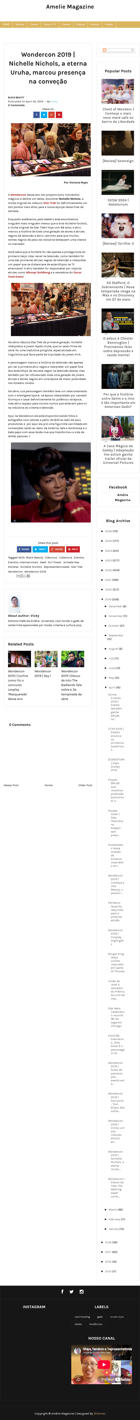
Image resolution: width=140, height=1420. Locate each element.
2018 (108, 1242)
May (112, 677)
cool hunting (82, 1316)
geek (43, 562)
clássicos (51, 557)
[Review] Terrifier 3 (118, 244)
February (115, 1219)
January (114, 1229)
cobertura (65, 557)
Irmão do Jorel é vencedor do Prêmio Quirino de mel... (116, 989)
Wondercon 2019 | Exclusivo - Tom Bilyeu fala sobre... (116, 1102)
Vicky (35, 616)
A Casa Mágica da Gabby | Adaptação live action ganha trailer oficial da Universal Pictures (118, 454)
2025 (109, 541)
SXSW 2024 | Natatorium (118, 202)
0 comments (16, 105)
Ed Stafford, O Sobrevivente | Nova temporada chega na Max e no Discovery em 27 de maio (118, 291)
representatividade (56, 567)
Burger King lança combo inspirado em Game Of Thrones (116, 962)
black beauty (16, 97)
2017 (108, 1252)
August (114, 648)
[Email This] (18, 576)
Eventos (66, 24)
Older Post (85, 785)
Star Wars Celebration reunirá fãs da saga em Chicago (116, 1017)
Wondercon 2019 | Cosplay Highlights (116, 937)
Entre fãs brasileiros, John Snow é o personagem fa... (116, 1044)
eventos (79, 557)
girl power (54, 562)
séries (78, 1324)
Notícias (19, 24)
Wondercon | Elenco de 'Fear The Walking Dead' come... (116, 1187)
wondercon (15, 571)
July (112, 658)
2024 (109, 550)
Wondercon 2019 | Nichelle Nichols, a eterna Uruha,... (116, 1160)
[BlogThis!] (21, 576)
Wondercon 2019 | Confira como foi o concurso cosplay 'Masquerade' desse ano (18, 685)
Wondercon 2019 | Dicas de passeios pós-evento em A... (116, 1073)
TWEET (42, 549)
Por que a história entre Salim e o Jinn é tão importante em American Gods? (118, 400)
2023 (109, 560)
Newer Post (11, 785)
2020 (109, 589)
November (116, 616)
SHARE (25, 549)
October (114, 625)
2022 (109, 570)
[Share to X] (25, 576)
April (112, 687)
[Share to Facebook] (28, 576)
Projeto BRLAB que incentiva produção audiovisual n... (116, 790)
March (113, 1209)
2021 (108, 580)
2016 (108, 1261)
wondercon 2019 (35, 571)
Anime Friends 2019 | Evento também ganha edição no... (115, 707)
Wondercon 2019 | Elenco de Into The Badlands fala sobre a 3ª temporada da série (71, 685)
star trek (77, 567)
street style (117, 1316)
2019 (108, 599)
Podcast (80, 24)
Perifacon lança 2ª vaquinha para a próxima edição (115, 911)
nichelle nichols (31, 567)
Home (48, 785)
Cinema (34, 24)
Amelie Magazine (70, 6)
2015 (108, 1271)
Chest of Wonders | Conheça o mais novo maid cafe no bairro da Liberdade (118, 115)
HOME (6, 24)
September (116, 635)
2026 (109, 531)
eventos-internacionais (23, 562)
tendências (95, 1324)
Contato (109, 24)
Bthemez (100, 1413)
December (116, 606)
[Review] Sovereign (118, 161)
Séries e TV (50, 24)
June (112, 668)
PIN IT (74, 549)
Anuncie (95, 24)
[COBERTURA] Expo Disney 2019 (116, 765)
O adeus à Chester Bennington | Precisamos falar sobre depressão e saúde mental (118, 346)
